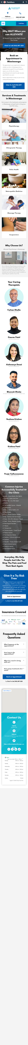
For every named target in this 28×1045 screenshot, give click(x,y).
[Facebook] (12, 749)
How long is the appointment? (9, 653)
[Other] (19, 749)
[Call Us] (14, 722)
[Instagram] (8, 749)
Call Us (14, 725)
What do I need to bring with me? (12, 661)
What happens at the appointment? (11, 645)
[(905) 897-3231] (20, 13)
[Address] (8, 13)
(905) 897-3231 (20, 17)
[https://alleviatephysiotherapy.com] (14, 740)
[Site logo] (9, 2)
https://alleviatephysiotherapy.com (14, 744)
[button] (3, 23)
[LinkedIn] (15, 749)
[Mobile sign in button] (23, 2)
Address (7, 16)
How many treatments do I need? (13, 669)
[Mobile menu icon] (2, 2)
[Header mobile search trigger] (26, 2)
